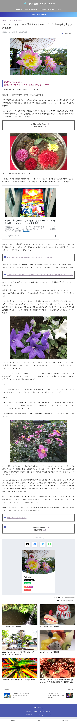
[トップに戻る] (2, 712)
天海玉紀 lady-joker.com (42, 3)
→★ (47, 124)
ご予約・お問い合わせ (38, 14)
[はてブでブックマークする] (42, 544)
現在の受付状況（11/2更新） (16, 518)
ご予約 (35, 711)
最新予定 (19, 9)
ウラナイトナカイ (69, 601)
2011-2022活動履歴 (31, 9)
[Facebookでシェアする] (34, 544)
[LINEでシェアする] (49, 544)
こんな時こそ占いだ (45, 711)
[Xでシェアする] (27, 544)
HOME (40, 708)
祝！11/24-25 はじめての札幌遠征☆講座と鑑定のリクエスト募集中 (29, 257)
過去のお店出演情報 (68, 597)
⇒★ (47, 85)
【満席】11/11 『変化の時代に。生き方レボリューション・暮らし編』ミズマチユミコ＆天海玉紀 (40, 275)
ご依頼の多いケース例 (47, 9)
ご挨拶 (59, 9)
